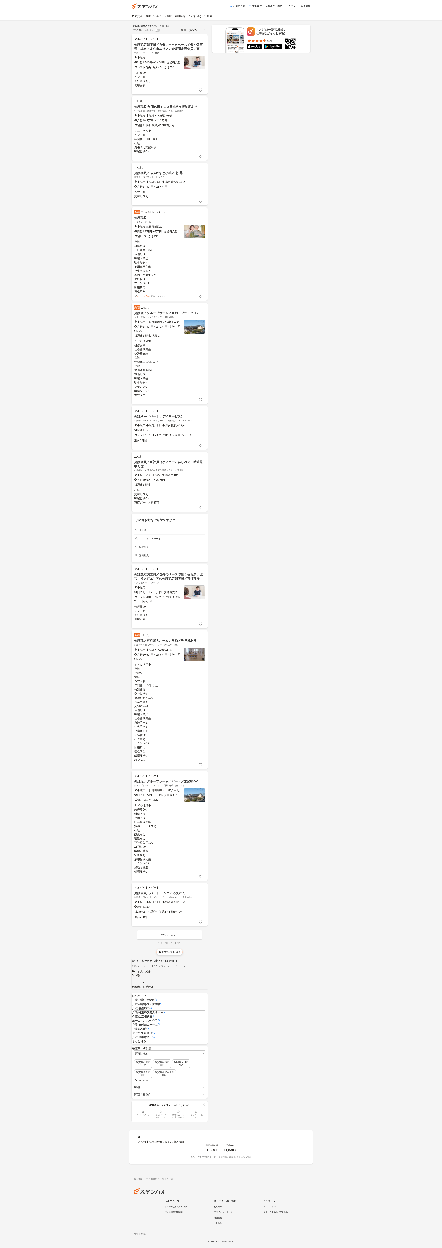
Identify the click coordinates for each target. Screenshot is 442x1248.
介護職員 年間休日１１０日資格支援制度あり (165, 106)
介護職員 (140, 218)
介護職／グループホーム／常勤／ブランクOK (166, 313)
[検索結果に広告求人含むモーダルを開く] (140, 30)
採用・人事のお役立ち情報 (275, 1212)
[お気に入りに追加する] (200, 90)
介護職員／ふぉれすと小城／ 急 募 (158, 173)
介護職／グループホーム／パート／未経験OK (166, 781)
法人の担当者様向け (174, 1212)
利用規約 (218, 1206)
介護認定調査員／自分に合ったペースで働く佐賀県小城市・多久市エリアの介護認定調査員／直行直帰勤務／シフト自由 (168, 49)
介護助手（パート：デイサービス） (159, 416)
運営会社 (218, 1217)
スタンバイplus (270, 1206)
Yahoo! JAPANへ (141, 1234)
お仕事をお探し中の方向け (177, 1206)
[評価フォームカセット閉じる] (203, 1104)
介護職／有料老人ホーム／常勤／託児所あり (165, 640)
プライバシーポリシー (224, 1212)
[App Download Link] (254, 47)
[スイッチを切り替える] (157, 30)
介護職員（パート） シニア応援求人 (159, 893)
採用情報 (218, 1223)
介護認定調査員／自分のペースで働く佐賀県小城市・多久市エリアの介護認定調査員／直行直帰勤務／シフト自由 (168, 578)
